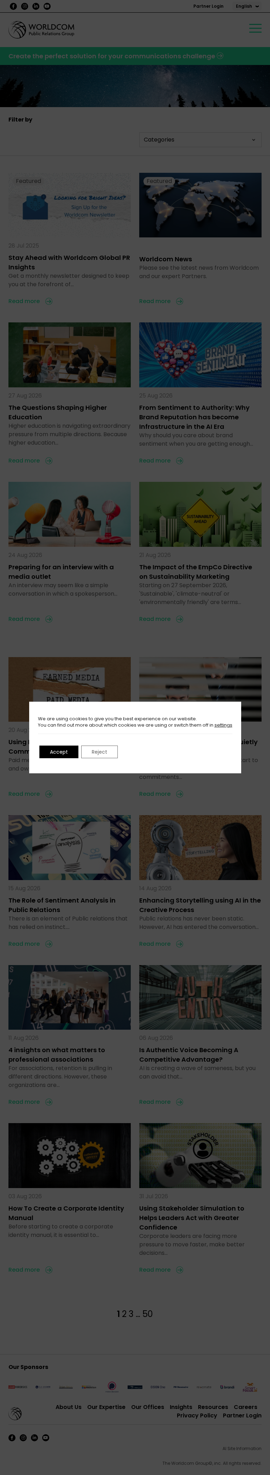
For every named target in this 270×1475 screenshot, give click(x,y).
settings (223, 725)
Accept (59, 751)
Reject (99, 751)
